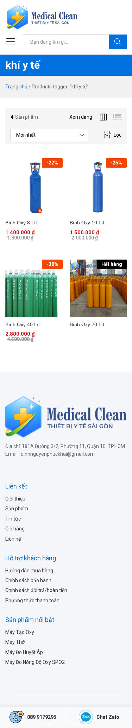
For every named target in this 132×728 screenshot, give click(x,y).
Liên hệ (13, 539)
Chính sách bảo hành (28, 580)
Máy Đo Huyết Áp (24, 652)
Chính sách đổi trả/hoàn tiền (36, 590)
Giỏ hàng (15, 528)
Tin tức (13, 519)
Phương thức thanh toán (32, 600)
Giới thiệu (15, 499)
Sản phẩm (16, 508)
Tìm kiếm (118, 42)
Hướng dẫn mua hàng (29, 570)
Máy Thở (15, 642)
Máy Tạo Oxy (19, 632)
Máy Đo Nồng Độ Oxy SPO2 (35, 662)
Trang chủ (16, 86)
